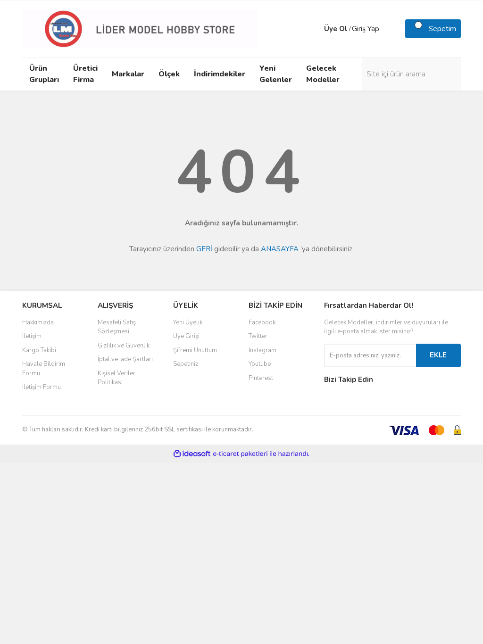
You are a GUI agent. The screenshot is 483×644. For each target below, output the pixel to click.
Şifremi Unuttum (195, 350)
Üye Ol (336, 28)
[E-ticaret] (240, 454)
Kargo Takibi (39, 350)
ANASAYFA (280, 249)
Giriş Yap (365, 28)
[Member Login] (314, 29)
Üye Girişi (186, 336)
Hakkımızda (38, 322)
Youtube (260, 364)
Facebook (262, 322)
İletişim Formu (41, 387)
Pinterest (261, 378)
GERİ (204, 249)
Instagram (262, 350)
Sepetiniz (185, 364)
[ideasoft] (192, 453)
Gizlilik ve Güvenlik (124, 345)
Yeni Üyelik (187, 322)
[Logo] (140, 28)
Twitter (258, 336)
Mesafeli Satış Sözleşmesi (117, 327)
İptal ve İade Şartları (125, 359)
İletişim (32, 336)
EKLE (438, 355)
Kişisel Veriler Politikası (116, 378)
